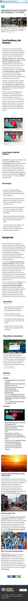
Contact (13, 594)
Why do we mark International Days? (12, 551)
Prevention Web (9, 392)
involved (6, 160)
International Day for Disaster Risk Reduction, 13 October (14, 11)
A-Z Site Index (5, 594)
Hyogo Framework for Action (12, 429)
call (22, 245)
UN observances (5, 569)
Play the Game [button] (9, 367)
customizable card (6, 163)
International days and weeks (8, 555)
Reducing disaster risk (8, 513)
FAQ (2, 596)
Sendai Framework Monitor (12, 391)
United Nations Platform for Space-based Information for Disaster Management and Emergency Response (15, 396)
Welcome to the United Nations (9, 1)
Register (21, 174)
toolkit (12, 161)
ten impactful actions (11, 491)
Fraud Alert (8, 596)
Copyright (20, 594)
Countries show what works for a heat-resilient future (13, 474)
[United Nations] (3, 7)
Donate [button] (23, 590)
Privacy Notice (18, 596)
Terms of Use (4, 597)
